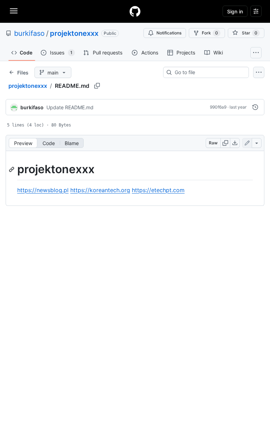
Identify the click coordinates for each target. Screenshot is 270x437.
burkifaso (29, 33)
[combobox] (209, 72)
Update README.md (70, 107)
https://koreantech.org (100, 190)
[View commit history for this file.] (255, 107)
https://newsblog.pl (43, 190)
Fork (210, 32)
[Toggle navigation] (13, 11)
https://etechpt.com (158, 190)
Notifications (168, 32)
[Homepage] (135, 11)
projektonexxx (74, 33)
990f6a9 (218, 107)
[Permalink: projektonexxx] (12, 169)
